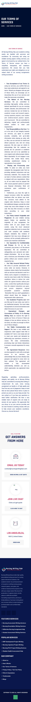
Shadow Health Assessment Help (13, 651)
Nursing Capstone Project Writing (13, 645)
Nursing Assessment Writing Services (14, 623)
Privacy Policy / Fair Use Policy (12, 670)
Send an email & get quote (18, 475)
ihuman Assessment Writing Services (14, 632)
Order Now (16, 542)
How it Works (7, 663)
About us (5, 660)
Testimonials (7, 676)
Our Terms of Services (10, 666)
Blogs (4, 679)
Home (3, 26)
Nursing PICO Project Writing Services (14, 648)
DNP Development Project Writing (13, 641)
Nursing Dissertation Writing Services (14, 626)
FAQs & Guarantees (9, 673)
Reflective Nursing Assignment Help (14, 629)
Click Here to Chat (16, 508)
